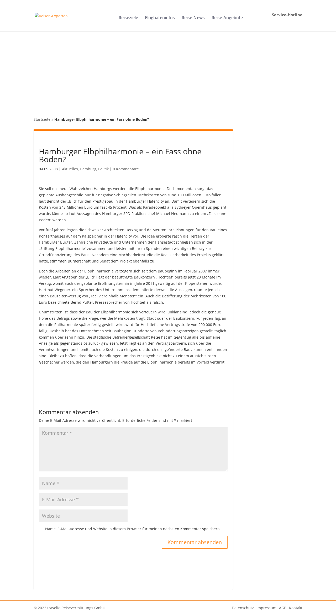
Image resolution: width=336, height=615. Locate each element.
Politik (103, 168)
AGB (282, 607)
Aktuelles (70, 168)
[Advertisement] (168, 71)
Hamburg (88, 168)
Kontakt (295, 607)
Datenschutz (243, 607)
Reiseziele (128, 18)
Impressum (266, 607)
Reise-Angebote (227, 18)
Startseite (42, 119)
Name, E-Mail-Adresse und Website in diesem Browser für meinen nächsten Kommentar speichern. (133, 528)
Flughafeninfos (160, 18)
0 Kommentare (126, 168)
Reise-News (193, 18)
